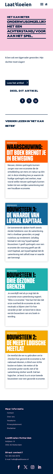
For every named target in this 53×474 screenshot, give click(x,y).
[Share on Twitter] (29, 100)
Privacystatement (14, 424)
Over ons (11, 417)
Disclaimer (11, 428)
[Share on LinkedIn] (35, 100)
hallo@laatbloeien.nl (20, 459)
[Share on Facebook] (22, 100)
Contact (10, 413)
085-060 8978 (14, 456)
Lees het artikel (15, 82)
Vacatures (11, 420)
